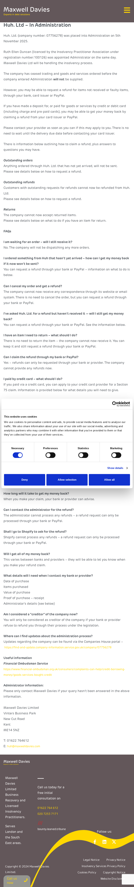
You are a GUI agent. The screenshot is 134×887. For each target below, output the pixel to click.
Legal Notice (91, 860)
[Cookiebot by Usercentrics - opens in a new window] (114, 404)
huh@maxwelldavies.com (23, 746)
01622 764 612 (48, 808)
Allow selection (67, 479)
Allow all (109, 479)
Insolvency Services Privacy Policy (103, 866)
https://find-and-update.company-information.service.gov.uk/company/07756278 (57, 647)
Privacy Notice (115, 860)
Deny (24, 479)
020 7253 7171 (48, 814)
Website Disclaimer (112, 879)
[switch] (50, 455)
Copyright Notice (114, 872)
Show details (115, 467)
